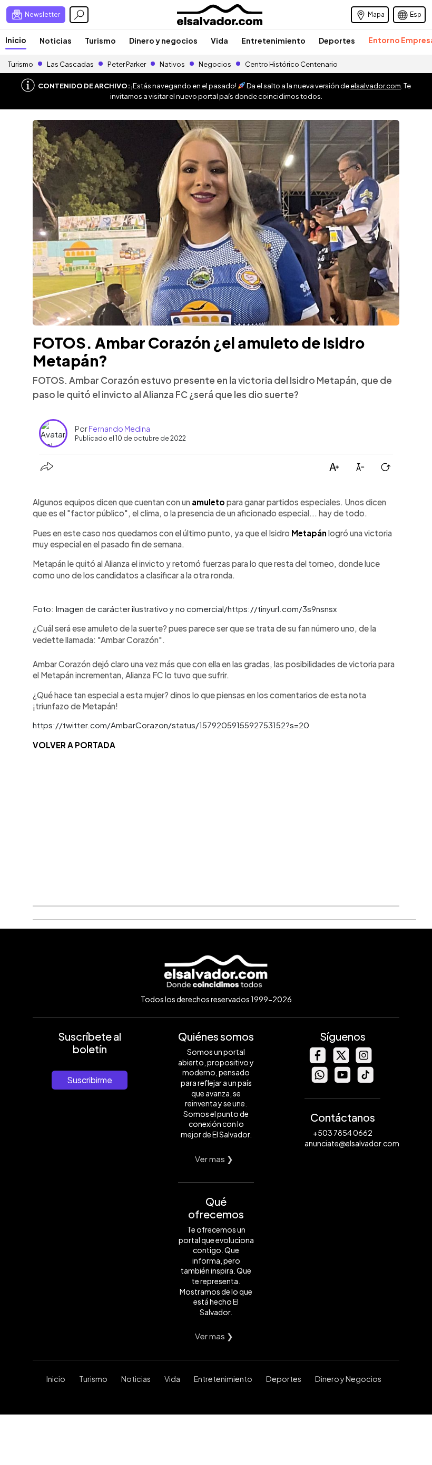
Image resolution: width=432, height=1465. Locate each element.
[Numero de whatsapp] (319, 1080)
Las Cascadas (70, 64)
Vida (219, 40)
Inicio (15, 40)
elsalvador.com (375, 86)
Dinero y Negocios (348, 1378)
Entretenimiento (273, 40)
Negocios (215, 64)
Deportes (337, 40)
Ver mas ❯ (214, 1159)
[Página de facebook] (317, 1060)
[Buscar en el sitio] (79, 14)
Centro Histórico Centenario (291, 64)
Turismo (100, 40)
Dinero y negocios (163, 40)
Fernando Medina (119, 428)
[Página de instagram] (363, 1060)
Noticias (56, 40)
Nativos (172, 64)
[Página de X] (340, 1060)
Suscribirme (89, 1079)
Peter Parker (127, 64)
